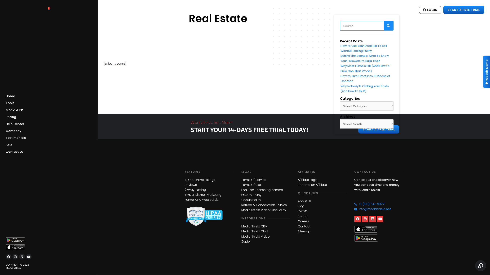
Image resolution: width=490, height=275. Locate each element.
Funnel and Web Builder (202, 199)
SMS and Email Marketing (203, 194)
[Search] (388, 25)
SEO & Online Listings (200, 180)
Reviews (191, 185)
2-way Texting (195, 190)
